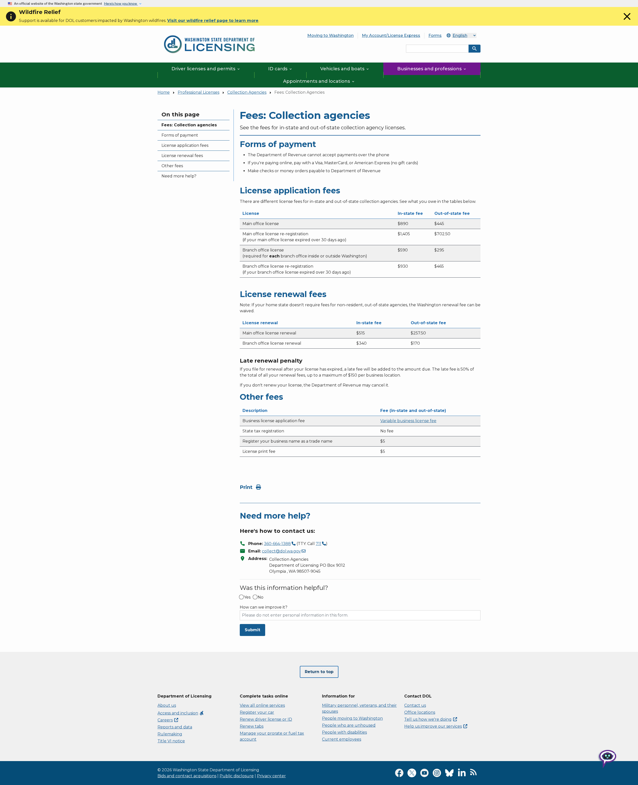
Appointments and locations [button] (319, 81)
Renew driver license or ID (266, 719)
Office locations (419, 712)
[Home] (209, 32)
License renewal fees (182, 155)
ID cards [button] (280, 69)
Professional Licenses (198, 92)
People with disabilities (344, 732)
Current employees (341, 739)
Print (247, 487)
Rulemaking (170, 734)
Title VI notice (171, 741)
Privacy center (271, 776)
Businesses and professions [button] (432, 69)
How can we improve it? (263, 607)
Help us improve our (433, 726)
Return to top (319, 671)
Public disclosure (237, 776)
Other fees (172, 165)
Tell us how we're (428, 719)
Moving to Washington (330, 35)
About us (167, 705)
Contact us (415, 705)
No (260, 597)
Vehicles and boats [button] (345, 69)
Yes (247, 597)
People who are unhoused (349, 725)
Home (164, 92)
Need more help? (178, 176)
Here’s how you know (121, 3)
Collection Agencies (246, 92)
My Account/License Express (391, 35)
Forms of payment (179, 135)
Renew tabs (251, 726)
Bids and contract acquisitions (187, 776)
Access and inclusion (181, 713)
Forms (435, 35)
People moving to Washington (352, 718)
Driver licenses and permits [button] (205, 69)
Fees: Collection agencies (189, 125)
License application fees (184, 145)
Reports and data (175, 727)
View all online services (262, 705)
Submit (252, 630)
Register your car (257, 712)
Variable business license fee (408, 420)
